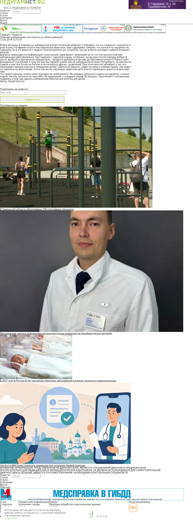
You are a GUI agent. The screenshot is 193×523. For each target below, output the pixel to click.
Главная (4, 34)
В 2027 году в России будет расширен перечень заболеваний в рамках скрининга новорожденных (58, 380)
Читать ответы (179, 41)
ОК (91, 514)
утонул (54, 45)
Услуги (4, 15)
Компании (6, 17)
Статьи (4, 13)
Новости (5, 10)
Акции (3, 22)
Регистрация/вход (139, 502)
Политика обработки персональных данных (75, 504)
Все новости (10, 85)
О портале (6, 504)
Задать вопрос (156, 41)
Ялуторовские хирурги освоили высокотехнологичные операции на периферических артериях (56, 333)
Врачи (3, 20)
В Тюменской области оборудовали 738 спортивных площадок (37, 209)
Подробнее (10, 518)
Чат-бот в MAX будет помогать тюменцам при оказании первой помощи (42, 465)
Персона (5, 487)
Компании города (29, 504)
